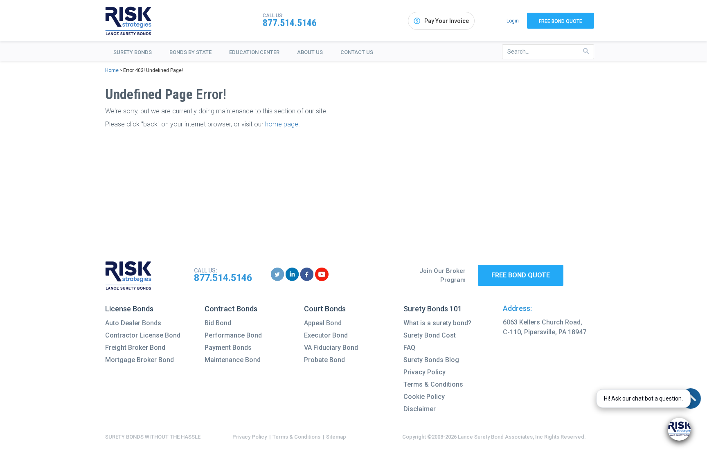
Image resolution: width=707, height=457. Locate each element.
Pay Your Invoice (446, 21)
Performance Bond (233, 335)
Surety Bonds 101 (432, 308)
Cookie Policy (424, 397)
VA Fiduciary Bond (331, 347)
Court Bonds (325, 308)
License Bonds (129, 308)
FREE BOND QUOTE (520, 275)
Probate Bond (324, 360)
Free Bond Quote (560, 21)
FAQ (409, 347)
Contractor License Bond (142, 335)
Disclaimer (419, 409)
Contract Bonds (231, 308)
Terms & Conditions (433, 384)
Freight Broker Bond (135, 347)
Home (112, 70)
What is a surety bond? (437, 323)
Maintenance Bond (233, 360)
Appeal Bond (323, 323)
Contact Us (356, 52)
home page (281, 124)
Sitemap (336, 437)
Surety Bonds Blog (431, 360)
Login (513, 21)
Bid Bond (218, 323)
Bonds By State (190, 52)
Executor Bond (326, 335)
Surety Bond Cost (429, 335)
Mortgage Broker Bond (139, 360)
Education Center (254, 52)
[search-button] (586, 51)
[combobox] (548, 51)
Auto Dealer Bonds (133, 323)
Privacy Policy (424, 372)
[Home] (128, 21)
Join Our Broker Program (442, 275)
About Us (310, 52)
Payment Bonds (228, 347)
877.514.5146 (290, 23)
